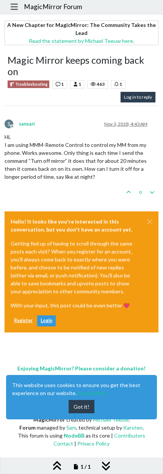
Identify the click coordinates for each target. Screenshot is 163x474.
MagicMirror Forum (53, 7)
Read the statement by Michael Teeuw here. (81, 41)
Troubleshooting (30, 84)
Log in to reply (138, 97)
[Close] (149, 221)
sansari (26, 124)
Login (46, 320)
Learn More (92, 393)
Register (23, 320)
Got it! (81, 406)
